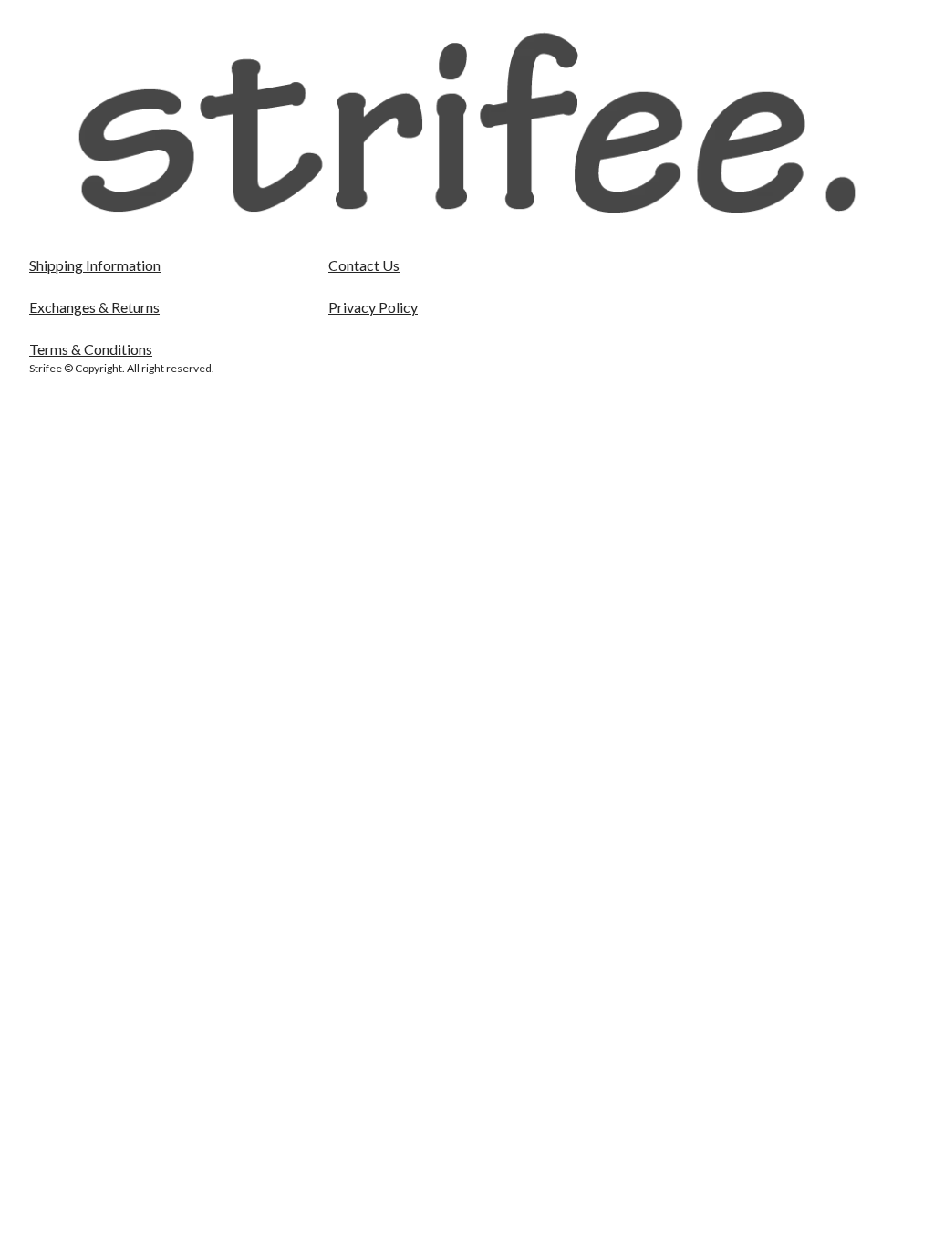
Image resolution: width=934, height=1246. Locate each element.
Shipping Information (95, 265)
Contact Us (364, 265)
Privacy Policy (373, 307)
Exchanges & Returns (94, 307)
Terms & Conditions (90, 349)
